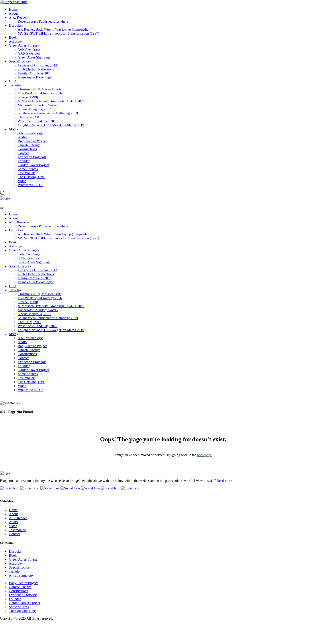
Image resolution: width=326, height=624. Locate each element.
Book (13, 555)
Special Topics (19, 567)
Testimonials (17, 530)
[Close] (2, 208)
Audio (13, 522)
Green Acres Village (23, 559)
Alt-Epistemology (21, 575)
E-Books (15, 551)
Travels (14, 571)
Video (13, 526)
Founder (15, 599)
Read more (224, 481)
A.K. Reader (18, 518)
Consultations (18, 591)
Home (13, 510)
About (13, 514)
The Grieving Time (22, 611)
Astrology (16, 563)
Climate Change (20, 587)
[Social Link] (10, 488)
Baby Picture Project (23, 583)
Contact (14, 534)
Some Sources (19, 607)
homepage (204, 455)
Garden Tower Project (24, 603)
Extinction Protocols (23, 595)
